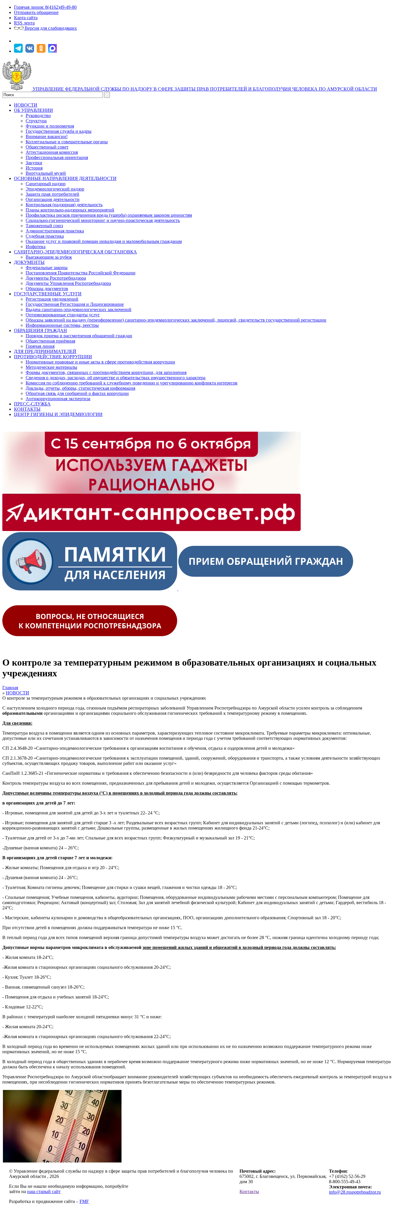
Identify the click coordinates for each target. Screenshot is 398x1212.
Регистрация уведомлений (52, 299)
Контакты (249, 1191)
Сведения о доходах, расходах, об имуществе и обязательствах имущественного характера (115, 377)
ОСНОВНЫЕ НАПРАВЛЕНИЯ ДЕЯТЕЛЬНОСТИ (65, 178)
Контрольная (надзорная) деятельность (64, 204)
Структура (36, 120)
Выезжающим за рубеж (49, 257)
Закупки (34, 162)
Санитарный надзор (46, 183)
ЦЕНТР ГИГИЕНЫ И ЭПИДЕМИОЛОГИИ (58, 414)
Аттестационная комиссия (52, 152)
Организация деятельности (53, 199)
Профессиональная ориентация (57, 157)
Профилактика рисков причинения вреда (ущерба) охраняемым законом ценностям (109, 215)
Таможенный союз (44, 225)
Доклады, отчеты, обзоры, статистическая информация (80, 388)
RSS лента (24, 22)
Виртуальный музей (46, 173)
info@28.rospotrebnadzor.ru (355, 1192)
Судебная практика (45, 236)
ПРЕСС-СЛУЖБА (32, 403)
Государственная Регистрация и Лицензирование (75, 304)
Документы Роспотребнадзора (56, 278)
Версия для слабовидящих (50, 28)
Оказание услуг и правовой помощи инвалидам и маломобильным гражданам (104, 241)
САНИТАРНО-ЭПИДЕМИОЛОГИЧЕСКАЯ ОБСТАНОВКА (75, 251)
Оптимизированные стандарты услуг (63, 314)
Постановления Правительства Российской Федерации (80, 272)
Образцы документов (47, 288)
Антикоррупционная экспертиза (58, 398)
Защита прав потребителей (52, 194)
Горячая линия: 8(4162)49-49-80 (45, 7)
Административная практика (55, 230)
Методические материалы (51, 367)
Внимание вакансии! (47, 136)
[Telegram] (19, 51)
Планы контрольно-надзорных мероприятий (70, 209)
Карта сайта (26, 17)
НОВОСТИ (25, 105)
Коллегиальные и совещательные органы (67, 141)
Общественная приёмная (50, 340)
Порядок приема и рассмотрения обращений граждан (79, 335)
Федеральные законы (47, 267)
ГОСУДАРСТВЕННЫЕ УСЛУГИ (48, 293)
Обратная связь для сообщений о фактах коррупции (77, 393)
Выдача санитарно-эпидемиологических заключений (78, 309)
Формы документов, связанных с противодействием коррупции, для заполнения (106, 372)
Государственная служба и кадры (58, 131)
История (34, 167)
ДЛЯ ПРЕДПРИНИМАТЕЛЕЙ (45, 351)
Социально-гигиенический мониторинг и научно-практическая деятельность (103, 220)
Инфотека (35, 246)
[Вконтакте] (30, 51)
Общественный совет (47, 146)
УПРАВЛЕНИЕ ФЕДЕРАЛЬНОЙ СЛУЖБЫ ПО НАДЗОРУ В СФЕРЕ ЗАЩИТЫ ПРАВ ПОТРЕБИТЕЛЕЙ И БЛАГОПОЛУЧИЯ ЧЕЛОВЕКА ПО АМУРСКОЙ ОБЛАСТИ (205, 89)
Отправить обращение (36, 12)
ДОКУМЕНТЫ (29, 262)
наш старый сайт (44, 1191)
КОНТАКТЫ (27, 409)
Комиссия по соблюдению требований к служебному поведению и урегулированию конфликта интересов (131, 382)
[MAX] (53, 51)
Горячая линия (40, 346)
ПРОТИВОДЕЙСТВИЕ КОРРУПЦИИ (53, 356)
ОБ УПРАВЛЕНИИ (33, 110)
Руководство (38, 115)
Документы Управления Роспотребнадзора (68, 283)
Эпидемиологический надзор (55, 188)
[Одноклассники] (42, 51)
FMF (84, 1201)
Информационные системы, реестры (62, 325)
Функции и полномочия (50, 126)
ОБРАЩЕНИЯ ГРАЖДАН (40, 330)
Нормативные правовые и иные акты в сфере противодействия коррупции (100, 361)
